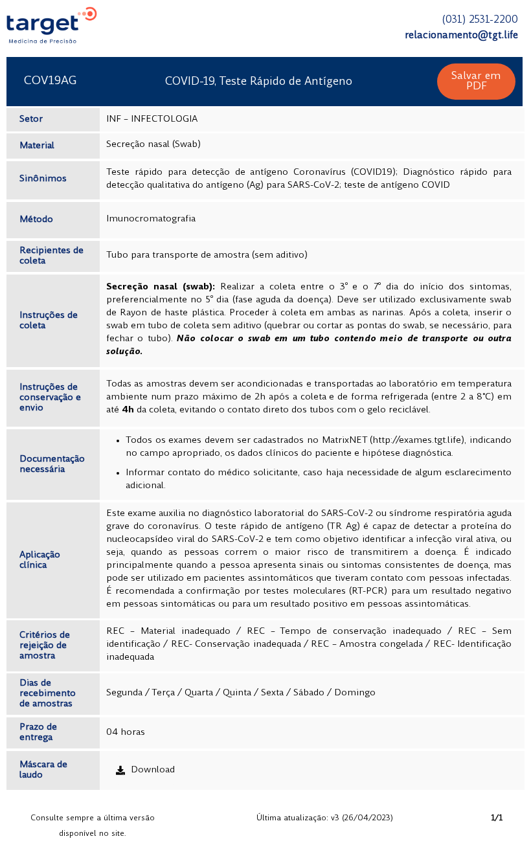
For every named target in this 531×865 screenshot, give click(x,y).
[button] (476, 81)
